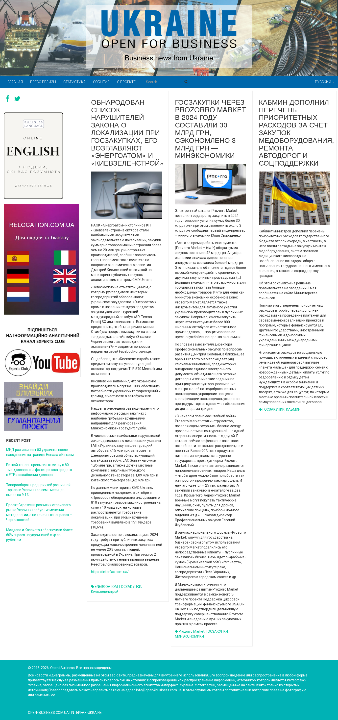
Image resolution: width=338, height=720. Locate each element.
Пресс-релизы (43, 82)
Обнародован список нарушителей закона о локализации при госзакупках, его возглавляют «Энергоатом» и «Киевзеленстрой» (127, 132)
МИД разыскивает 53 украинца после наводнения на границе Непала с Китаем (40, 452)
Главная (15, 82)
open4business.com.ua (48, 713)
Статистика (74, 82)
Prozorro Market (191, 631)
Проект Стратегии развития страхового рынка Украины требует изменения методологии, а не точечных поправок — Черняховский (39, 512)
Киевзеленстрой (104, 592)
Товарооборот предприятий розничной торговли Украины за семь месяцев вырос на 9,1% (38, 490)
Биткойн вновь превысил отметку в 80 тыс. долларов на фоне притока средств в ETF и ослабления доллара (39, 470)
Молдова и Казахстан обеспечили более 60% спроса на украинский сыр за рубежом (39, 535)
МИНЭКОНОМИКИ (189, 636)
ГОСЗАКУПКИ (130, 587)
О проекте (126, 82)
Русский (323, 82)
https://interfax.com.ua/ (110, 572)
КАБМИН (293, 409)
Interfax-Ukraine (86, 713)
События (101, 82)
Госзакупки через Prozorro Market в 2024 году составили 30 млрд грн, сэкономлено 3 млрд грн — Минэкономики (210, 128)
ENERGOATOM (106, 587)
